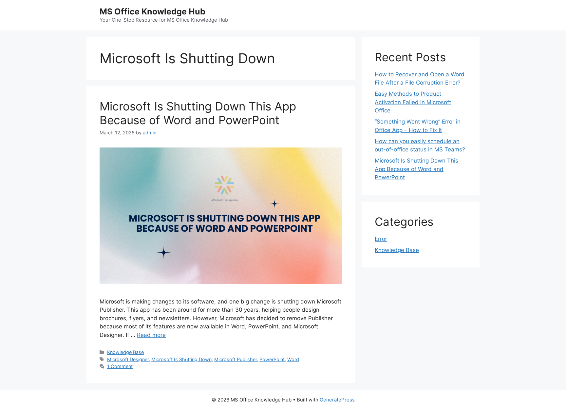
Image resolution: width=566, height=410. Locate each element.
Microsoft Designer (128, 359)
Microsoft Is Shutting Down (181, 359)
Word (293, 359)
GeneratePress (337, 400)
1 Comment (120, 366)
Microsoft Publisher (235, 359)
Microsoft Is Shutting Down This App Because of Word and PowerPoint (198, 113)
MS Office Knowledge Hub (152, 11)
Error (381, 239)
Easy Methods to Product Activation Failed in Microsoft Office (413, 102)
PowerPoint (272, 359)
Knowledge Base (125, 352)
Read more (151, 335)
